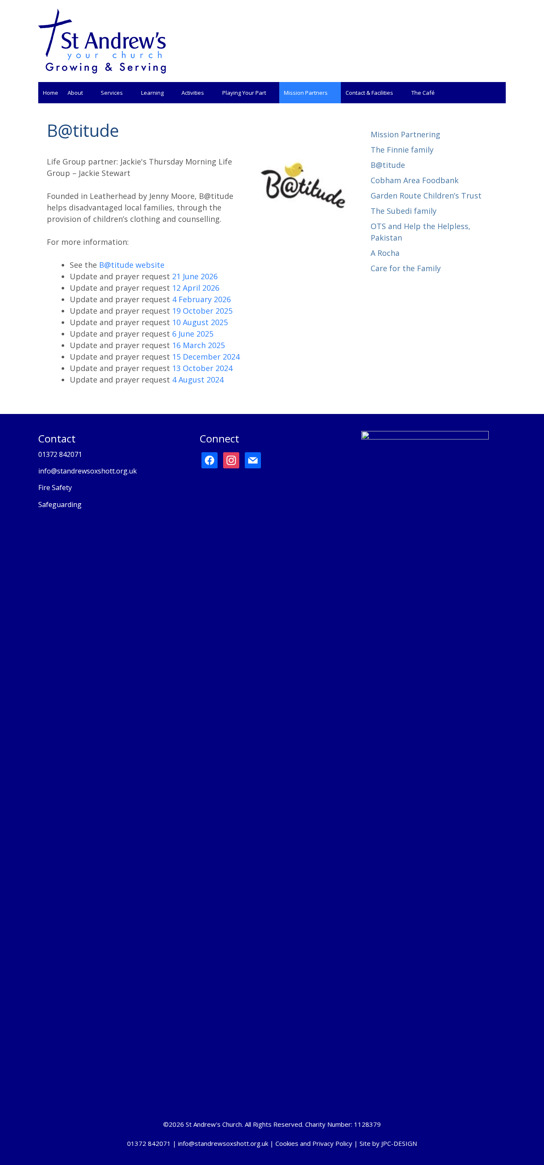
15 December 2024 (206, 356)
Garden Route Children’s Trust (426, 195)
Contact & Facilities (369, 92)
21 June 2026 (195, 276)
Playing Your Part (244, 92)
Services (112, 92)
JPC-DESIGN (399, 1143)
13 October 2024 (202, 368)
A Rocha (385, 253)
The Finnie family (402, 150)
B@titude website (131, 265)
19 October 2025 (202, 311)
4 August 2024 (198, 379)
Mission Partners (306, 92)
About (75, 92)
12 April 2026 (195, 288)
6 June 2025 (192, 334)
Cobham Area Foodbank (415, 180)
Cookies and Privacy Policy (313, 1143)
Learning (152, 92)
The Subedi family (403, 211)
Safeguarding (60, 504)
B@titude (388, 165)
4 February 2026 (201, 299)
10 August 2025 (200, 322)
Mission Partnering (405, 134)
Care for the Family (406, 268)
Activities (192, 92)
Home (50, 92)
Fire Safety (55, 487)
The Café (423, 92)
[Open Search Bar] (497, 92)
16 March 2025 (198, 345)
